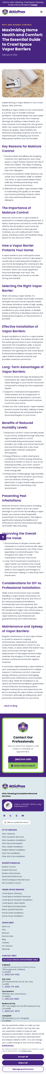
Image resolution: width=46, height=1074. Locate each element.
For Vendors (7, 946)
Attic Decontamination (12, 843)
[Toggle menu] (41, 11)
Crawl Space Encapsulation (14, 906)
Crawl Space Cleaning (12, 893)
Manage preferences (23, 1069)
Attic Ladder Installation (12, 846)
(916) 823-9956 (12, 999)
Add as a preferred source (17, 822)
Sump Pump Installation (12, 916)
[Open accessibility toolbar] (3, 537)
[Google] (10, 815)
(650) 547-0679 (12, 1011)
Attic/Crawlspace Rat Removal (15, 880)
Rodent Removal (9, 870)
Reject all (23, 1063)
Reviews (5, 933)
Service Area (7, 936)
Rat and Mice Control (11, 883)
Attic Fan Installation (11, 853)
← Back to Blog (9, 706)
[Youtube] (22, 815)
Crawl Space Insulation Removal (16, 896)
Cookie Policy (26, 1051)
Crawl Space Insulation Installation (17, 900)
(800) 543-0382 (23, 759)
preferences (8, 1045)
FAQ (4, 929)
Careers (5, 942)
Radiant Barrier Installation (13, 850)
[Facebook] (4, 815)
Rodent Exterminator (11, 873)
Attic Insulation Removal (13, 837)
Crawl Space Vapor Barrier (13, 903)
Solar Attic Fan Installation (13, 856)
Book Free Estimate (24, 765)
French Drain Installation (13, 913)
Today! (34, 5)
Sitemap (6, 949)
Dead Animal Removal (12, 876)
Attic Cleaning (8, 833)
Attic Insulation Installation (14, 840)
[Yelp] (16, 815)
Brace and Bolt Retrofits (12, 909)
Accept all (23, 1056)
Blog (4, 939)
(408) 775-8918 (12, 986)
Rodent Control (9, 867)
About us (6, 926)
